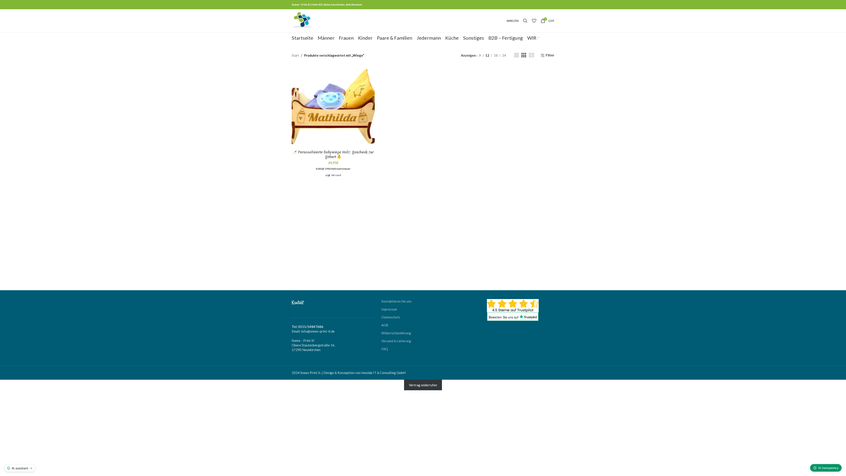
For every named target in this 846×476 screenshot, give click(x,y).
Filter (550, 55)
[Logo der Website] (302, 20)
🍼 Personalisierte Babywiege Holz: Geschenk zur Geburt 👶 (333, 154)
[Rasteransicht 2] (516, 55)
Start (295, 55)
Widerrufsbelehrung (396, 333)
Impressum (389, 309)
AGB (384, 325)
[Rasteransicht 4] (531, 55)
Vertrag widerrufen (423, 385)
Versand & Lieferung (396, 341)
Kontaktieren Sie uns (396, 301)
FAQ (384, 349)
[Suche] (525, 20)
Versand (336, 175)
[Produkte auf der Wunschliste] (534, 20)
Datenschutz (390, 317)
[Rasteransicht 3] (523, 55)
